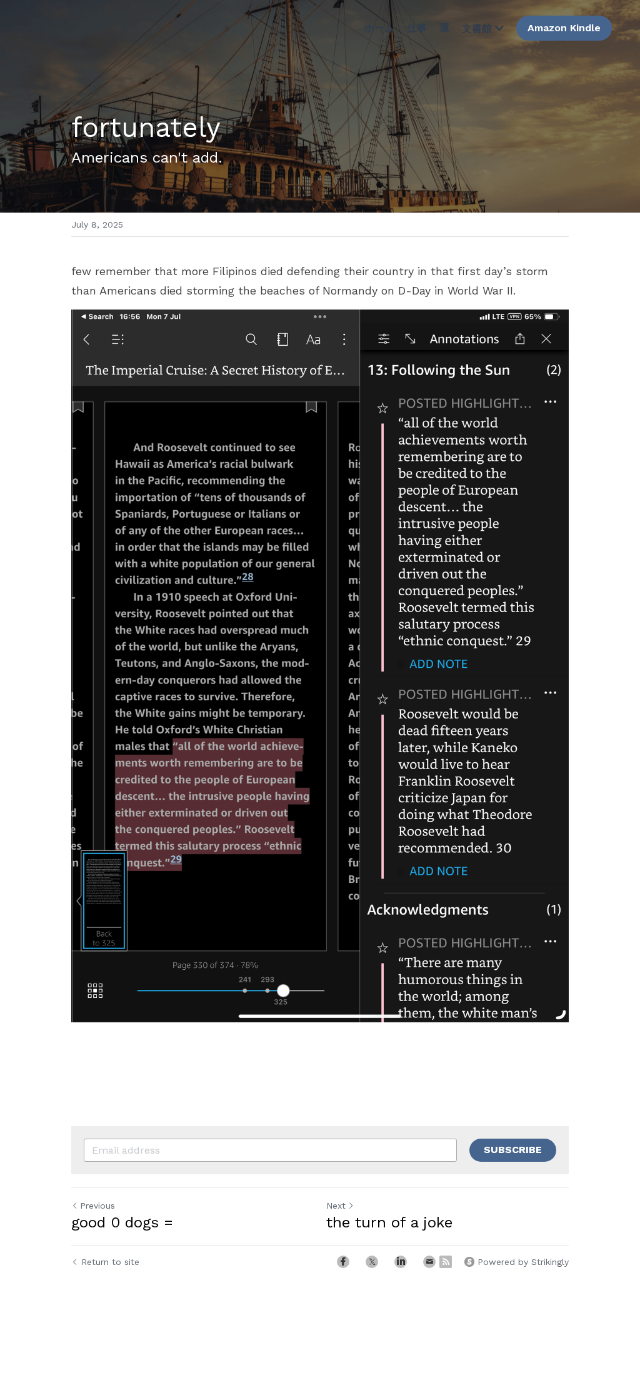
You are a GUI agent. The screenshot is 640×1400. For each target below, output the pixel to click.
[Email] (429, 1262)
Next (336, 1206)
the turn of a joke (389, 1222)
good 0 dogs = (122, 1222)
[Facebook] (343, 1262)
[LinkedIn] (400, 1262)
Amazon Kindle (564, 28)
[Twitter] (372, 1262)
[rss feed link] (445, 1262)
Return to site (110, 1262)
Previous (97, 1206)
